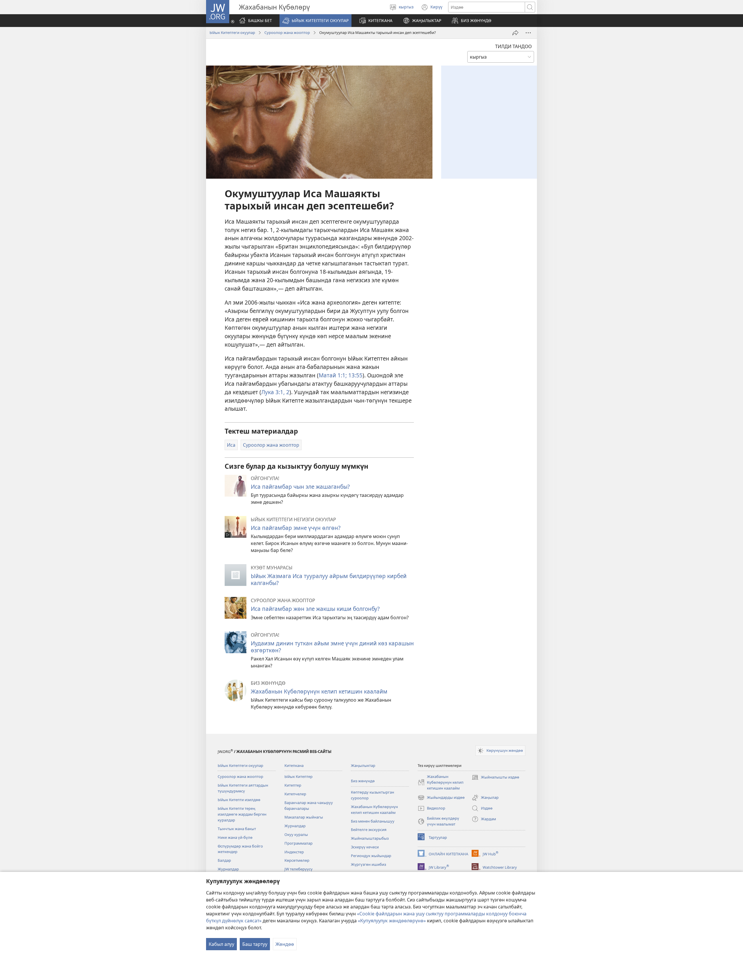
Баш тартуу (254, 944)
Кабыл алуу (221, 944)
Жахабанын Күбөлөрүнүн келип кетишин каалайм (319, 691)
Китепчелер (295, 793)
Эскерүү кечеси (365, 847)
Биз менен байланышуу (372, 821)
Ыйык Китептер (298, 776)
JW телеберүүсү (298, 869)
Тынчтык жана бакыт (237, 828)
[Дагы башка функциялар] (528, 33)
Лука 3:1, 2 (275, 392)
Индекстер (294, 851)
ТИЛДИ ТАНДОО (513, 46)
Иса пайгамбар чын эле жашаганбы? (300, 486)
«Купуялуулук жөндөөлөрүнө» (392, 920)
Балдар (224, 860)
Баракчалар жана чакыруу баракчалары (308, 805)
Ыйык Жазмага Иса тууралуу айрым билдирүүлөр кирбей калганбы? (329, 579)
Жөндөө (284, 944)
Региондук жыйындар (371, 855)
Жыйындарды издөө (441, 798)
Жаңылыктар (363, 765)
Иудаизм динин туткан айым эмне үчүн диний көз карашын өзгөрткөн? (332, 646)
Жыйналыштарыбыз (370, 838)
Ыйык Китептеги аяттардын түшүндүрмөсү (243, 788)
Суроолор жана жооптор (287, 32)
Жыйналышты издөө (495, 777)
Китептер (292, 785)
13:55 (355, 375)
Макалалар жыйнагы (303, 817)
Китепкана (294, 765)
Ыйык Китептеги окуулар (232, 32)
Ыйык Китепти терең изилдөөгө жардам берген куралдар (242, 814)
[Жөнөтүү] (515, 33)
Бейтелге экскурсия (369, 829)
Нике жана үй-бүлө (235, 837)
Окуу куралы (296, 834)
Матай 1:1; (333, 375)
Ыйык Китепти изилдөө (239, 799)
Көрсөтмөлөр (296, 860)
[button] (315, 20)
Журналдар (228, 869)
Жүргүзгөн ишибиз (368, 864)
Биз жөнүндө (363, 780)
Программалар (298, 843)
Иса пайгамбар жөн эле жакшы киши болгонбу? (315, 609)
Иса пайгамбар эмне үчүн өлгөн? (295, 528)
